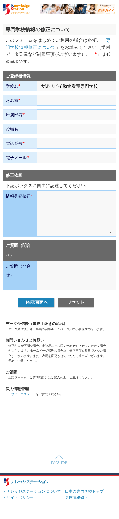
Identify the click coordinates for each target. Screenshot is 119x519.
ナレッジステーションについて (34, 491)
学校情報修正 (76, 498)
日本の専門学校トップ (84, 491)
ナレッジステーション (26, 482)
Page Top (59, 459)
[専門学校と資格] (77, 6)
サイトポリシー (22, 394)
